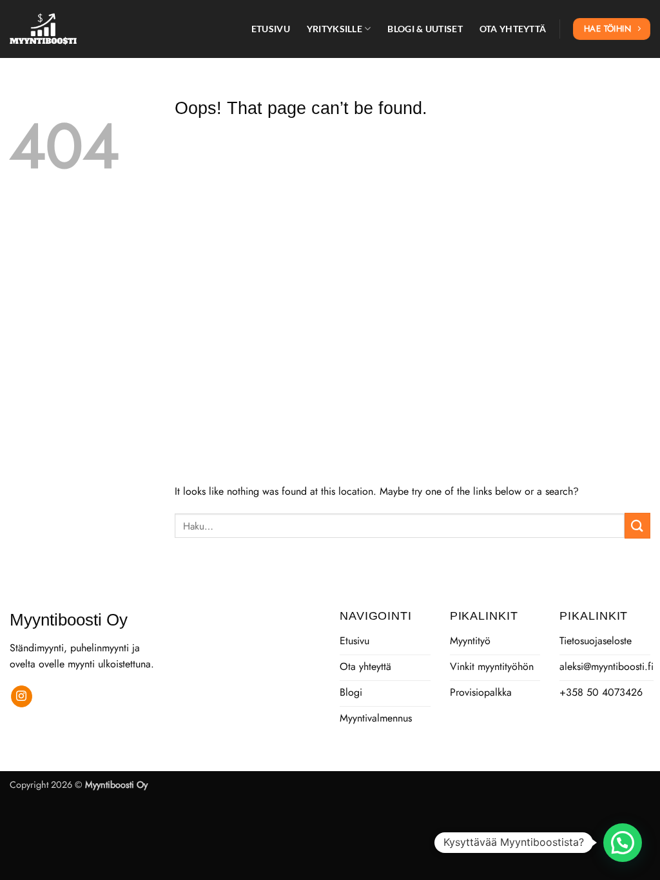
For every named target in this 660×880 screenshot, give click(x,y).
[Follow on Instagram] (21, 696)
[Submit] (637, 525)
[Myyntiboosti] (74, 29)
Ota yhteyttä (513, 28)
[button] (622, 842)
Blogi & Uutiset (424, 28)
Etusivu (270, 28)
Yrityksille (334, 28)
